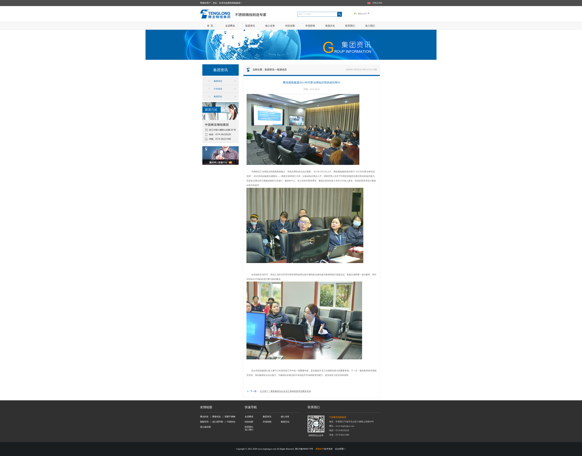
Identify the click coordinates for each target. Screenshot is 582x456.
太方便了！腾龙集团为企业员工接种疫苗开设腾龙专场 (285, 391)
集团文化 (330, 25)
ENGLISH (377, 3)
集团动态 (218, 81)
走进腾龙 (230, 25)
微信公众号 (362, 14)
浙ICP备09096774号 (304, 449)
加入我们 (370, 25)
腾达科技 (204, 417)
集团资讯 (250, 25)
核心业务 (270, 25)
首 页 (210, 25)
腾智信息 (216, 417)
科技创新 (290, 25)
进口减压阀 (205, 427)
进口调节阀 (217, 422)
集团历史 (218, 96)
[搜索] (339, 14)
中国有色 (231, 422)
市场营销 (310, 25)
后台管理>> (340, 449)
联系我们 (350, 25)
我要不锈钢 (230, 417)
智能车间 (204, 422)
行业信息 (218, 89)
